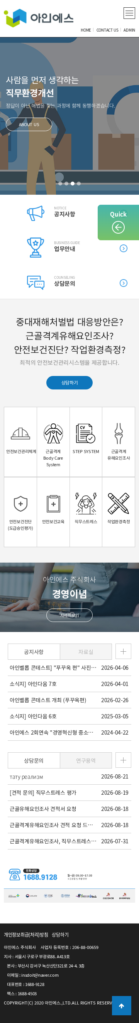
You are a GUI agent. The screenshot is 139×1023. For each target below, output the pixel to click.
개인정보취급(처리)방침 (26, 934)
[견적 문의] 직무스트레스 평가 (43, 792)
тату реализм (26, 776)
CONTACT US (108, 30)
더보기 (123, 248)
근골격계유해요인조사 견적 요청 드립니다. (53, 825)
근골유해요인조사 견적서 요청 (43, 808)
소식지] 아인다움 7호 (33, 684)
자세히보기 (69, 615)
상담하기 (69, 382)
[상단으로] (121, 1005)
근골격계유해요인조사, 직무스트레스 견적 (53, 841)
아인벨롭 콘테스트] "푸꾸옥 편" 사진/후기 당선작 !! (53, 667)
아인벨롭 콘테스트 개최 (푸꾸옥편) (48, 700)
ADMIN (129, 30)
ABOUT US (29, 124)
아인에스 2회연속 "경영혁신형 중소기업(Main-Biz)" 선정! (53, 732)
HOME (86, 30)
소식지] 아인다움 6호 (33, 716)
